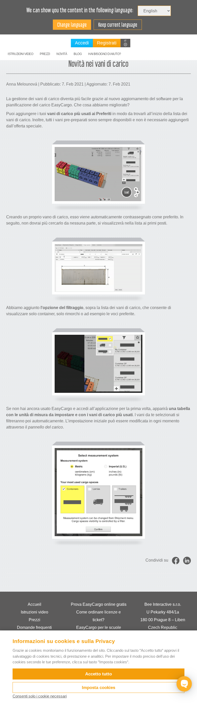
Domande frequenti (34, 627)
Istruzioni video (20, 54)
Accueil (34, 604)
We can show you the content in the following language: (79, 10)
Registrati (106, 42)
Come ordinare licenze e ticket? (98, 616)
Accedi (82, 42)
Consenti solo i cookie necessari (40, 696)
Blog (78, 54)
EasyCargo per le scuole (98, 627)
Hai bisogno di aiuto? (104, 54)
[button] (125, 43)
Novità (61, 54)
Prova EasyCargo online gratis (98, 604)
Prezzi (45, 54)
